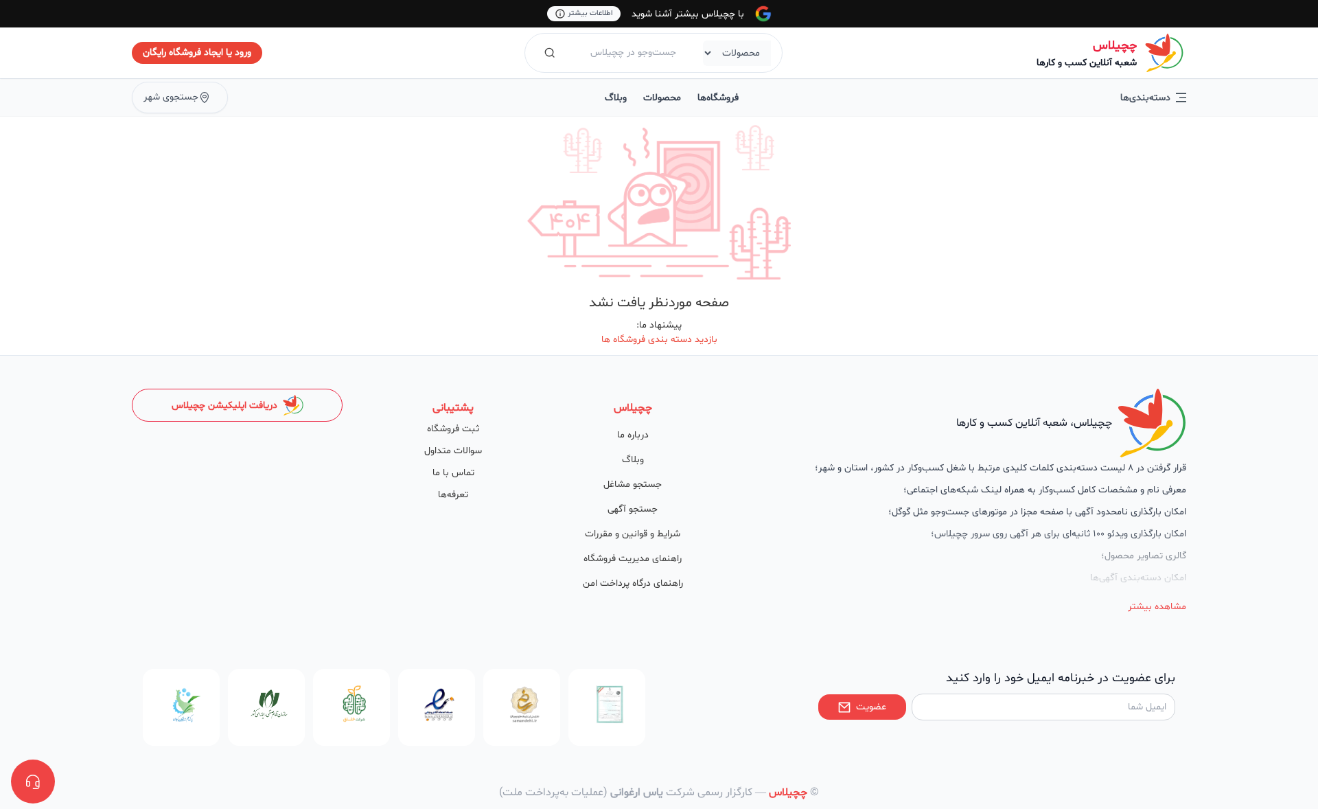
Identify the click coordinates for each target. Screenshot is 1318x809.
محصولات (662, 97)
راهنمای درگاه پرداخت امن (633, 583)
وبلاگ (616, 97)
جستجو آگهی (633, 509)
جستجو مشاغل (632, 484)
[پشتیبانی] (33, 782)
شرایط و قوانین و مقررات (632, 533)
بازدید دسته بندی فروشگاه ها (659, 339)
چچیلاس (1115, 45)
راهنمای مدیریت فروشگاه (632, 558)
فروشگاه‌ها (718, 97)
